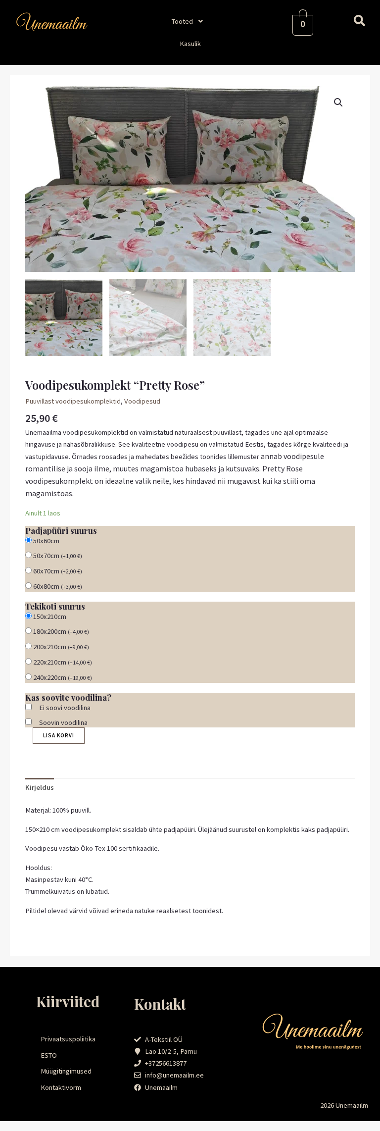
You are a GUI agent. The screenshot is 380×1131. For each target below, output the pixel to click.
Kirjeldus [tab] (39, 787)
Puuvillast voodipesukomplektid (73, 401)
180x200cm (61, 631)
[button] (190, 21)
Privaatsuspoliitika (68, 1038)
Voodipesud (142, 401)
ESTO (49, 1055)
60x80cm (57, 586)
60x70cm (57, 570)
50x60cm (46, 540)
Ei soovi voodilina (65, 707)
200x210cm (61, 646)
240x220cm (62, 677)
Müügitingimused (66, 1071)
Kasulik (190, 43)
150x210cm (49, 616)
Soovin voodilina (63, 722)
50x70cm (57, 555)
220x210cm (62, 662)
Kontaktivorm (61, 1087)
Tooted (182, 21)
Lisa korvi (58, 735)
